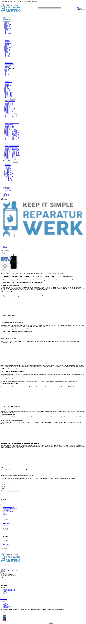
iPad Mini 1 (7, 77)
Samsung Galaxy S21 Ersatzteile (11, 139)
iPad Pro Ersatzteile (8, 89)
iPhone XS (7, 36)
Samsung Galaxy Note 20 (10, 158)
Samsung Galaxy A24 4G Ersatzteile (12, 123)
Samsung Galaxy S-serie (9, 128)
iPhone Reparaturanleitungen (8, 507)
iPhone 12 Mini (8, 43)
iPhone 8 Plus (7, 32)
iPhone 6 (6, 25)
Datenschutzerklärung (7, 594)
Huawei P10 (7, 169)
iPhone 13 (7, 48)
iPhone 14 (7, 51)
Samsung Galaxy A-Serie (10, 100)
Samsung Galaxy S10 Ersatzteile (11, 133)
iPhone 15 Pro (7, 57)
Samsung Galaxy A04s (9, 127)
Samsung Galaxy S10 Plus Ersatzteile (12, 134)
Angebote (4, 581)
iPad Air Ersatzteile (8, 82)
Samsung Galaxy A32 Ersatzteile (11, 119)
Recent (4, 513)
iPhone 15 (7, 55)
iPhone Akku (7, 66)
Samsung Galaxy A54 (9, 107)
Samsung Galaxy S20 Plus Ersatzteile (12, 137)
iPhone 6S (7, 27)
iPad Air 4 (7, 86)
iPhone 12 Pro (7, 45)
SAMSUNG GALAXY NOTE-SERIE (12, 155)
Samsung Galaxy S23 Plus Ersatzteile (12, 149)
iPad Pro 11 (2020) (8, 95)
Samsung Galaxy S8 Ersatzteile (11, 129)
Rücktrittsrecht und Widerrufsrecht (9, 589)
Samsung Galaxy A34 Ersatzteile (11, 117)
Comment (3, 499)
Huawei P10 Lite (8, 170)
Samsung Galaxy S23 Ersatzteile (11, 147)
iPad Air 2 (7, 84)
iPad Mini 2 (7, 78)
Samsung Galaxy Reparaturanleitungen (10, 508)
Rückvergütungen (6, 607)
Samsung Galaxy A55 (9, 106)
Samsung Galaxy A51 (9, 111)
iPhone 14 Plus (8, 53)
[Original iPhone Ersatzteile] (6, 521)
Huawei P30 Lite (8, 165)
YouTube (4, 564)
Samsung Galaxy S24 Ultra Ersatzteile (12, 154)
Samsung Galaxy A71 (9, 103)
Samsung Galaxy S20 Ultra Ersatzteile (12, 138)
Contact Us (2, 569)
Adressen (4, 603)
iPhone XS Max (8, 37)
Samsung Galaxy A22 (9, 125)
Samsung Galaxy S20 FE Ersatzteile (12, 136)
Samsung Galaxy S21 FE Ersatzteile (12, 140)
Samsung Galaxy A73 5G (10, 101)
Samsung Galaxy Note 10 (10, 156)
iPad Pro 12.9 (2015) (9, 92)
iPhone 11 (7, 40)
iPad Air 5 (7, 87)
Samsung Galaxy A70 (9, 104)
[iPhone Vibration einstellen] (6, 531)
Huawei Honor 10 (8, 179)
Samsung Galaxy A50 (9, 112)
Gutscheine (5, 605)
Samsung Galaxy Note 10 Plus (10, 157)
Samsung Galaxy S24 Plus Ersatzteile (12, 152)
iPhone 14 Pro (7, 52)
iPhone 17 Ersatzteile (9, 63)
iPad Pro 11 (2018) (8, 94)
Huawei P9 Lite (8, 172)
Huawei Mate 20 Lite (9, 176)
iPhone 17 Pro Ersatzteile (9, 64)
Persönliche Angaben (7, 606)
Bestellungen (5, 604)
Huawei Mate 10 (8, 177)
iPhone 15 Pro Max (8, 58)
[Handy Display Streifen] (6, 542)
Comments (5, 514)
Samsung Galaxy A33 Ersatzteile (11, 118)
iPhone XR (7, 35)
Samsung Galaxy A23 (9, 124)
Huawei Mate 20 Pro (9, 173)
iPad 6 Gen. (7, 70)
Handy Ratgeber (6, 510)
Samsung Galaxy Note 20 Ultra (11, 159)
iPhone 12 (7, 44)
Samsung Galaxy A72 (9, 102)
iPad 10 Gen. (7, 74)
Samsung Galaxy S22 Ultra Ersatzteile (12, 146)
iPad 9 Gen (7, 73)
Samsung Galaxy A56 (9, 105)
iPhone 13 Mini (8, 47)
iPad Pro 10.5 (7, 91)
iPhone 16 (7, 59)
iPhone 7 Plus (7, 30)
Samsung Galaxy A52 (9, 110)
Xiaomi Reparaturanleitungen (8, 509)
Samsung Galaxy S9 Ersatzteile (11, 131)
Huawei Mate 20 (8, 175)
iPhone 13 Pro (7, 49)
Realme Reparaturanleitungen (8, 511)
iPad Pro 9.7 (7, 90)
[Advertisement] (35, 306)
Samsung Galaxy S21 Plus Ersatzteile (12, 141)
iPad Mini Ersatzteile (9, 76)
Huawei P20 (7, 167)
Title (2, 488)
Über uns (4, 591)
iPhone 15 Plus (8, 56)
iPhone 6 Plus (7, 26)
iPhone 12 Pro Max (8, 46)
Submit (3, 501)
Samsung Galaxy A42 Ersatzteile (11, 113)
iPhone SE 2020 (8, 33)
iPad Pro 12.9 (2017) (9, 93)
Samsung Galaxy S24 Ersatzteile (11, 151)
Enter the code (4, 490)
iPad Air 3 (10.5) (8, 85)
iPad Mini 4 (7, 81)
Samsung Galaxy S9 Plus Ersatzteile (12, 132)
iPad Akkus (7, 97)
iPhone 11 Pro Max (8, 42)
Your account (3, 599)
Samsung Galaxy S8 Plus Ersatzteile (12, 130)
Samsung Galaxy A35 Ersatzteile (11, 116)
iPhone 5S (7, 23)
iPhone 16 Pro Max (8, 62)
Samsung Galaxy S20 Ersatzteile (11, 135)
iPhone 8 (6, 31)
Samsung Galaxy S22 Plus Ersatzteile (12, 145)
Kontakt (4, 596)
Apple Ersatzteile (8, 65)
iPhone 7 (6, 29)
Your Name (3, 484)
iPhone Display (8, 67)
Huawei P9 (7, 171)
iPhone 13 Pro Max (8, 50)
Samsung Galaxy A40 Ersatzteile (11, 115)
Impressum (5, 595)
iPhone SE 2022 (8, 39)
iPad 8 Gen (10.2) (8, 72)
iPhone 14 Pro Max (8, 54)
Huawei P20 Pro (8, 166)
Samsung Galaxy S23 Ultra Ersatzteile (12, 150)
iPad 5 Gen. (7, 69)
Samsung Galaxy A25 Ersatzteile (11, 122)
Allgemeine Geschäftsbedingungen (9, 590)
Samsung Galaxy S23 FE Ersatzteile (12, 148)
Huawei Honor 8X (8, 174)
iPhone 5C (7, 22)
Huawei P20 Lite (8, 168)
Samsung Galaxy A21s (9, 126)
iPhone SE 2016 (8, 24)
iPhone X (7, 34)
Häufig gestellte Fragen (7, 593)
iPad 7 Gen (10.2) (8, 71)
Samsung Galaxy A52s (9, 109)
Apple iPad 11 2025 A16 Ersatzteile (11, 75)
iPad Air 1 (7, 83)
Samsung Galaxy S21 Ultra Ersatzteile (12, 142)
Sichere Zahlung (6, 592)
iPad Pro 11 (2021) (8, 96)
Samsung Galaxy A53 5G (10, 108)
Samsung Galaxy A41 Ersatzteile (11, 114)
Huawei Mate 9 (8, 178)
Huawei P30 (7, 164)
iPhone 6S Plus (8, 28)
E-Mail (3, 486)
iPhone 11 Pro (7, 41)
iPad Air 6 (7, 88)
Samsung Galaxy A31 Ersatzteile (11, 120)
